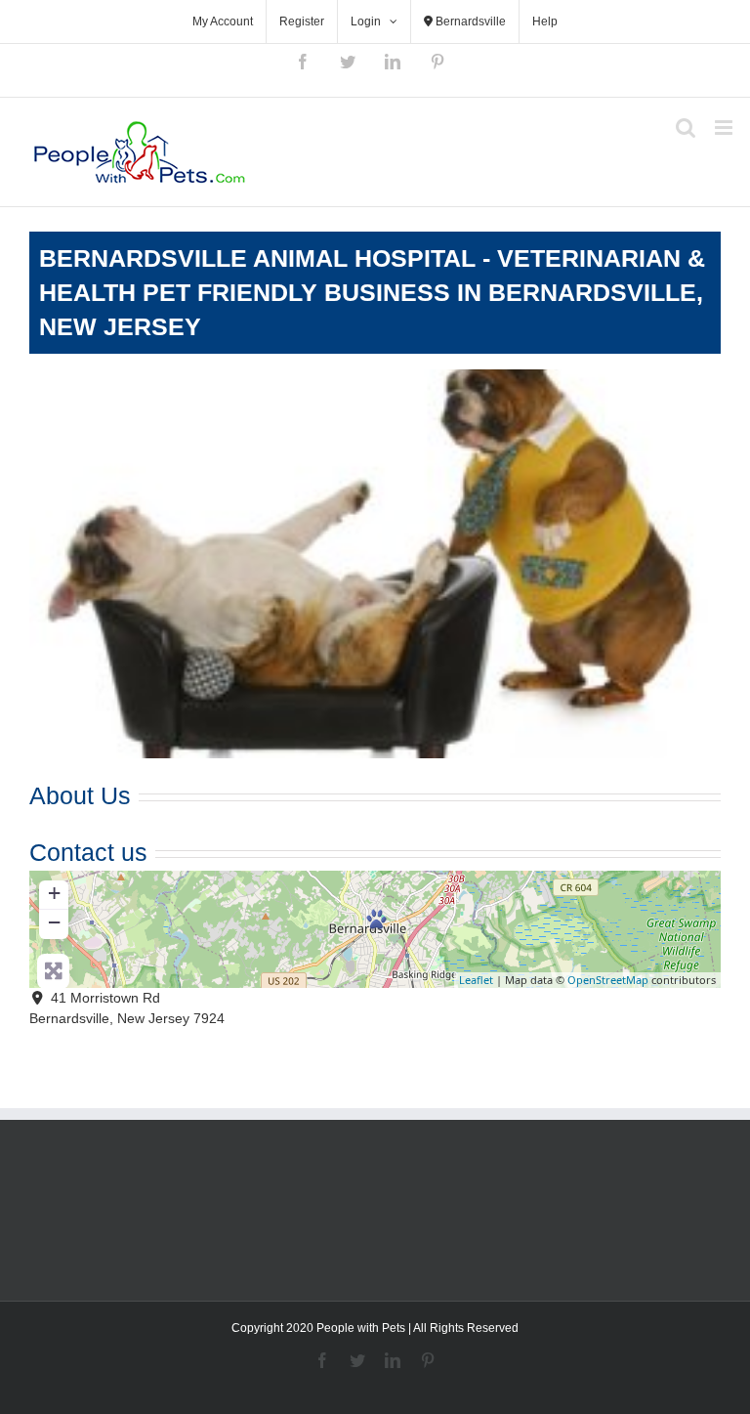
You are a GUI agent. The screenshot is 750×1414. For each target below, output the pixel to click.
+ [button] (54, 892)
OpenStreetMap (607, 979)
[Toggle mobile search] (685, 127)
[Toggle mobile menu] (725, 127)
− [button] (54, 922)
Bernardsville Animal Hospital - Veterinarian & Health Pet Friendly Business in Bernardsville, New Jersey (372, 292)
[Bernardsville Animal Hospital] (376, 919)
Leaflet (476, 979)
